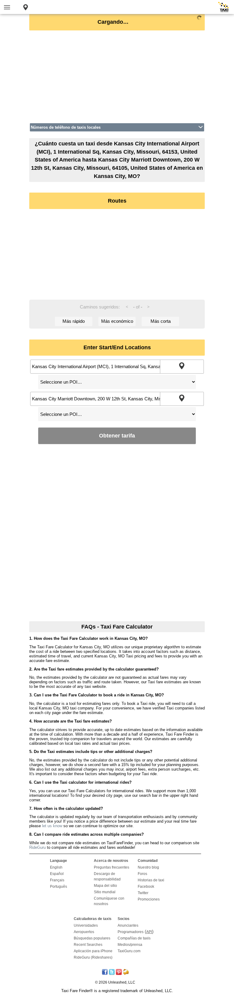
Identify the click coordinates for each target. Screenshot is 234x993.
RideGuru (37, 847)
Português (58, 886)
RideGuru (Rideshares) (93, 957)
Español (57, 874)
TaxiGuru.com (129, 951)
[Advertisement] (117, 76)
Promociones (149, 899)
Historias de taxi (151, 880)
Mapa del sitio (105, 885)
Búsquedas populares (92, 938)
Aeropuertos (84, 932)
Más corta (161, 321)
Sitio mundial (104, 892)
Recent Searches (88, 944)
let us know (52, 826)
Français (57, 880)
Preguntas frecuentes (111, 867)
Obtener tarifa (117, 435)
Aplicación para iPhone (93, 951)
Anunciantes (128, 925)
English (56, 867)
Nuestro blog (148, 867)
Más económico (117, 321)
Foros (142, 874)
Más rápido (73, 321)
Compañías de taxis (134, 938)
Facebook (146, 886)
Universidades (86, 925)
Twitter (143, 893)
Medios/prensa (130, 944)
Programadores (131, 932)
